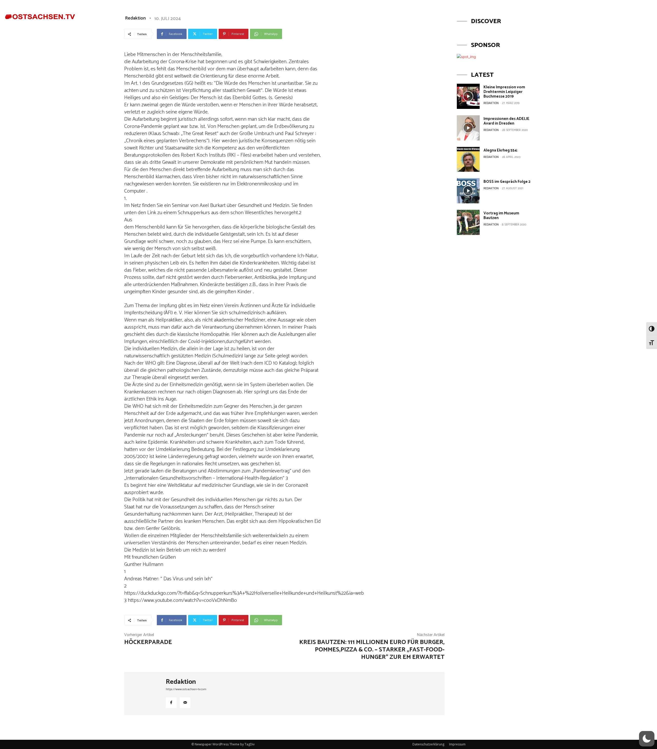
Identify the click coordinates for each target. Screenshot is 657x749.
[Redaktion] (145, 693)
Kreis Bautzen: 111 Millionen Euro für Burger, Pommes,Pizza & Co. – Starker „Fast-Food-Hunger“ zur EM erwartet (372, 649)
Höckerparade (148, 642)
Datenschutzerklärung (428, 744)
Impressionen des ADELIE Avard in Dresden (506, 121)
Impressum (457, 744)
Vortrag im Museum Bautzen (501, 215)
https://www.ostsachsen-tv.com (186, 689)
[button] (621, 14)
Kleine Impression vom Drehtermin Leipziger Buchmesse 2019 (504, 92)
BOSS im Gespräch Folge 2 (507, 181)
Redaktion (181, 682)
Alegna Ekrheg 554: (501, 150)
